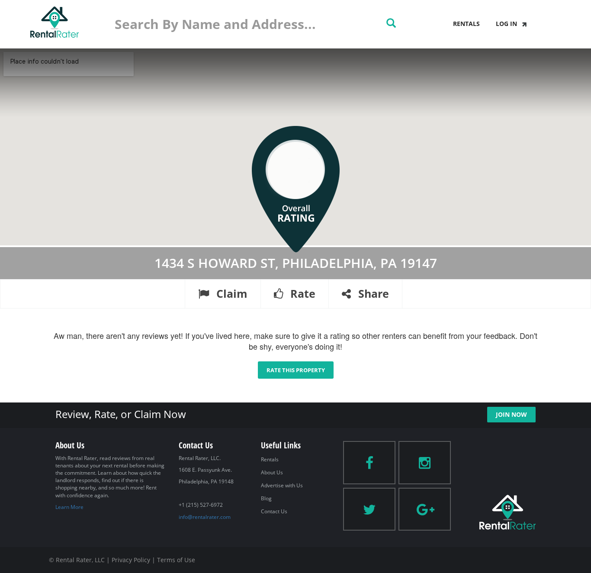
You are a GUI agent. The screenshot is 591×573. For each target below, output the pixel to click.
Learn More (69, 507)
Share (372, 293)
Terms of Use (176, 560)
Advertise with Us (282, 485)
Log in (506, 23)
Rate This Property (296, 370)
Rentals (466, 23)
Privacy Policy (131, 560)
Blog (266, 498)
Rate (301, 293)
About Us (272, 472)
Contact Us (274, 511)
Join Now (511, 414)
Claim (230, 293)
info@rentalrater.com (205, 517)
